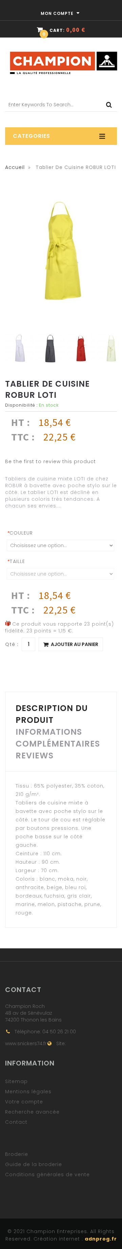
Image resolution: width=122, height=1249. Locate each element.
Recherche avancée (32, 1111)
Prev (9, 349)
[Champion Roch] (63, 51)
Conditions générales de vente (47, 1174)
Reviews (35, 755)
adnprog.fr (101, 1238)
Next (113, 349)
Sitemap (16, 1081)
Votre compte (24, 1101)
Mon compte (58, 13)
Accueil (15, 167)
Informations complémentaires (58, 737)
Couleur (20, 533)
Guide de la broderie (33, 1164)
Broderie (16, 1154)
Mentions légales (28, 1091)
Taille (16, 561)
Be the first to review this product (50, 461)
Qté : (11, 644)
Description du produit (52, 714)
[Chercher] (110, 105)
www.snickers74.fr (25, 1043)
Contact (16, 1122)
